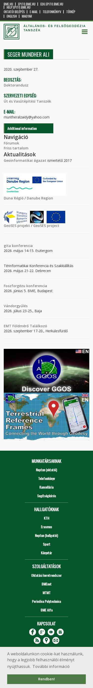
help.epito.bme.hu (19, 7)
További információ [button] (51, 666)
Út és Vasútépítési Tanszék (27, 101)
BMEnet (47, 583)
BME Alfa (47, 609)
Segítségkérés (46, 495)
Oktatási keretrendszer (46, 575)
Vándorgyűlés (16, 305)
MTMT (47, 592)
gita (7, 245)
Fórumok (11, 143)
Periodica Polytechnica (46, 601)
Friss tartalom (16, 148)
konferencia (22, 245)
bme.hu (8, 4)
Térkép (70, 11)
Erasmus (46, 526)
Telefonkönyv (52, 11)
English (12, 16)
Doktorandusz (16, 85)
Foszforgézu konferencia (25, 285)
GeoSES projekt (17, 225)
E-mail (34, 11)
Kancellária (46, 487)
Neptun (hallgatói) (46, 535)
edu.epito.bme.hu (51, 4)
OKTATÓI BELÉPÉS (14, 11)
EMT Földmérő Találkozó (25, 326)
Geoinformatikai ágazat (25, 160)
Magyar (27, 16)
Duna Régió (14, 198)
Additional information (22, 128)
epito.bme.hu (26, 4)
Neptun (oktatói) (46, 469)
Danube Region (40, 198)
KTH (46, 518)
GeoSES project (46, 225)
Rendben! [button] (46, 679)
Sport (46, 544)
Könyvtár (46, 552)
